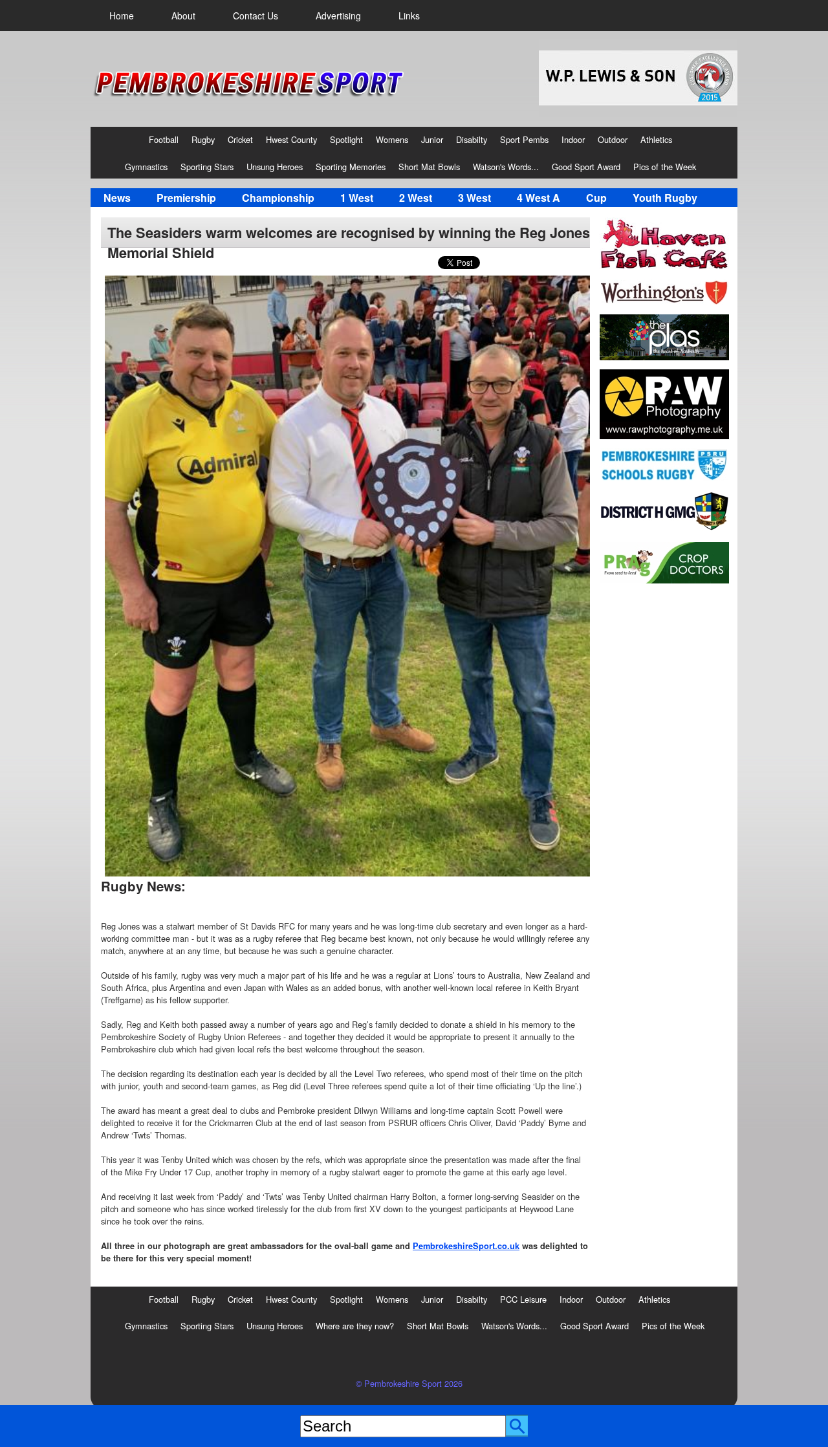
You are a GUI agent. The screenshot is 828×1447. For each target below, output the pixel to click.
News (117, 197)
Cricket (240, 139)
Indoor (573, 139)
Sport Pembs (524, 139)
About (183, 15)
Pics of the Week (664, 166)
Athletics (656, 139)
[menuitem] (122, 15)
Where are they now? (355, 1326)
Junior (432, 139)
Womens (392, 139)
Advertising (338, 15)
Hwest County (291, 139)
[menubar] (265, 15)
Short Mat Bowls (429, 166)
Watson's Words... (506, 166)
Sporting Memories (351, 166)
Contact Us (255, 15)
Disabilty (471, 139)
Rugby (203, 139)
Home (121, 15)
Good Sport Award (586, 166)
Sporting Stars (207, 166)
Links (409, 15)
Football (164, 139)
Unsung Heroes (274, 166)
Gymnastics (146, 166)
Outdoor (612, 139)
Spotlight (346, 139)
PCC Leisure (523, 1299)
